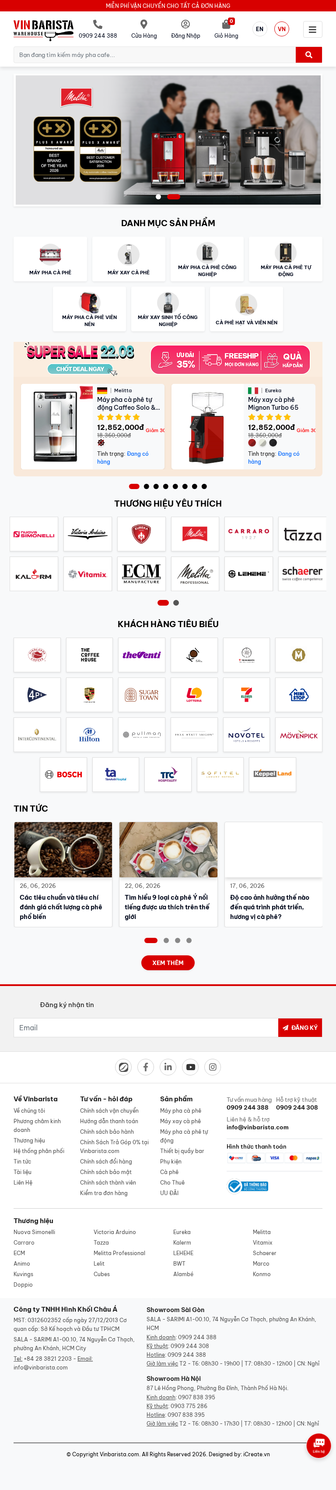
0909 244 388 (197, 1337)
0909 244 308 (190, 1346)
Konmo (262, 1274)
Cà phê (169, 1172)
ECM (19, 1253)
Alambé (183, 1274)
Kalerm (182, 1242)
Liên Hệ (23, 1182)
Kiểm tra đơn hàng (104, 1193)
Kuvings (23, 1274)
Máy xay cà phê (180, 1121)
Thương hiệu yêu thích (168, 503)
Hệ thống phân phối (39, 1151)
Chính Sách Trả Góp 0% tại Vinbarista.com (114, 1146)
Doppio (23, 1284)
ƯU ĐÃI (169, 1193)
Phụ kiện (171, 1161)
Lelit (99, 1263)
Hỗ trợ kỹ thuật (297, 1103)
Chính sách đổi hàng (106, 1161)
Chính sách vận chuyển (109, 1110)
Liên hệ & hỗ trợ (250, 1123)
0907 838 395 (196, 1397)
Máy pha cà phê (180, 1110)
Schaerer (264, 1253)
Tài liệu (23, 1172)
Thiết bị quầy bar (182, 1151)
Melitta (262, 1232)
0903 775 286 (189, 1406)
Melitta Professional (119, 1253)
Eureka (182, 1232)
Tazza (101, 1242)
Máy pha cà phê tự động (184, 1136)
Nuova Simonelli (34, 1232)
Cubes (102, 1274)
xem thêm (168, 962)
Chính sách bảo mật (106, 1172)
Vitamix (263, 1242)
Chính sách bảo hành (107, 1131)
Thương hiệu (29, 1140)
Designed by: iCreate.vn (239, 1454)
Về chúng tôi (29, 1110)
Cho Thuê (172, 1182)
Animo (22, 1263)
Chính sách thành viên (108, 1182)
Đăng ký (304, 1027)
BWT (179, 1263)
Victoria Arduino (115, 1232)
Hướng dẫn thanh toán (109, 1121)
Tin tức (22, 1161)
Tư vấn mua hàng (249, 1103)
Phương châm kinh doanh (37, 1125)
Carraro (24, 1242)
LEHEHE (183, 1253)
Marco (261, 1263)
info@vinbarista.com (41, 1367)
